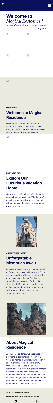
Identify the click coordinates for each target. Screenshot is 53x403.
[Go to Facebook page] (17, 401)
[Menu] (49, 5)
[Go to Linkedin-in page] (37, 401)
